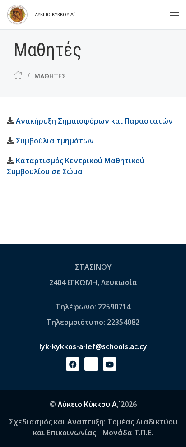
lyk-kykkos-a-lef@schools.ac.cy (93, 346)
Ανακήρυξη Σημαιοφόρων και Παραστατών (94, 121)
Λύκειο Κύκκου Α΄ (87, 404)
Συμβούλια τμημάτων (55, 141)
